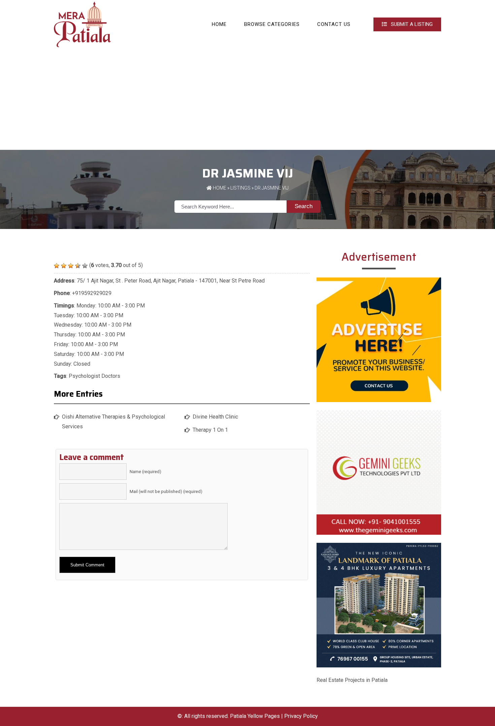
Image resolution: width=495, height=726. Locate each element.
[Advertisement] (247, 99)
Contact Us (334, 24)
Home (219, 24)
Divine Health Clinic (215, 417)
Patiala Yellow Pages (255, 716)
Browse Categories (272, 24)
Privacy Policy (301, 716)
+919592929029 (91, 293)
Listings (240, 188)
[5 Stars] (85, 265)
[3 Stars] (70, 265)
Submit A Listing (411, 24)
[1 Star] (56, 265)
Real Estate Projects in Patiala (352, 680)
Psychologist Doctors (94, 376)
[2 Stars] (63, 265)
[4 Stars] (77, 265)
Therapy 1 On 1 (210, 430)
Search (303, 206)
